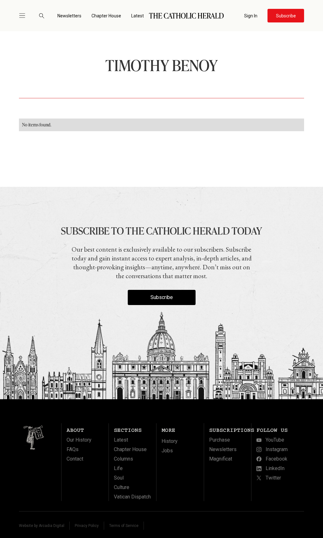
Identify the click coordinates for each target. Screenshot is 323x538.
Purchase (219, 440)
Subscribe (161, 297)
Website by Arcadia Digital (41, 525)
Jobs (167, 451)
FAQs (73, 449)
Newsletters (69, 15)
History (170, 441)
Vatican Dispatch (132, 497)
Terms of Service (123, 525)
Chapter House (106, 15)
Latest (137, 15)
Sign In (250, 15)
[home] (186, 16)
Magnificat (220, 459)
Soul (119, 478)
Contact (75, 459)
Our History (79, 440)
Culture (121, 487)
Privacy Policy (87, 525)
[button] (25, 16)
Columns (123, 459)
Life (118, 468)
